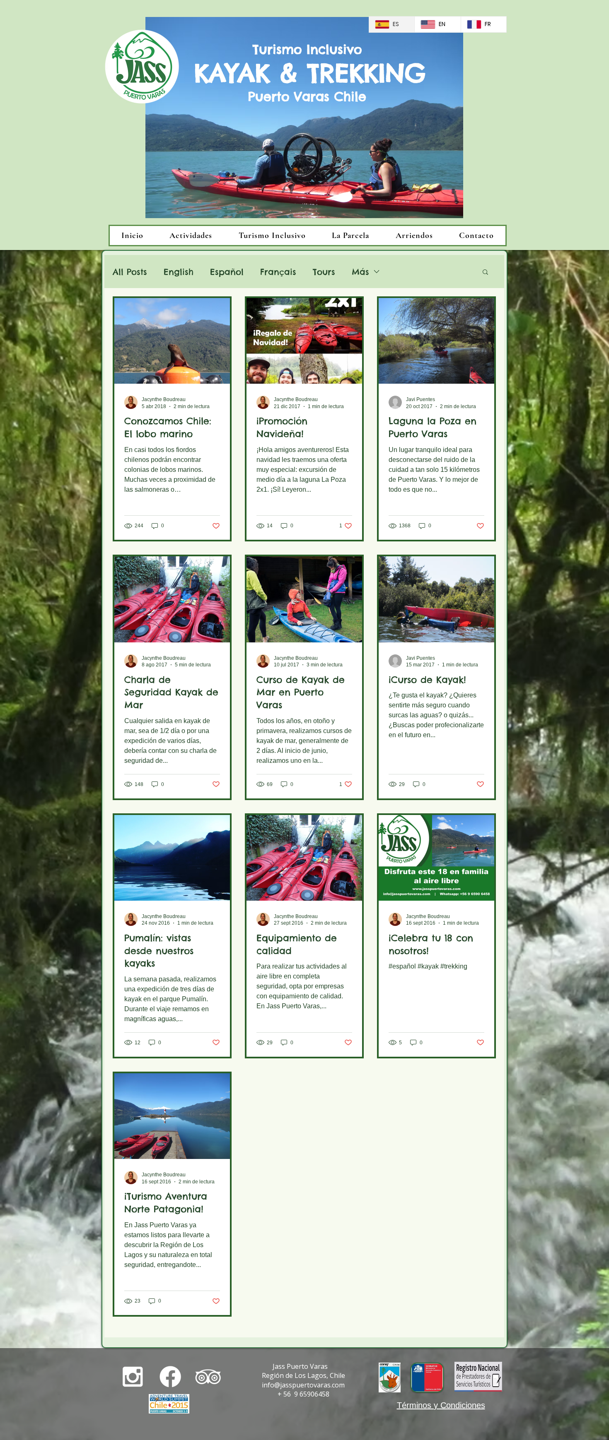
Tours (324, 272)
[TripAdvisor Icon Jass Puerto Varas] (208, 1377)
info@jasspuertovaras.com (303, 1385)
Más (360, 272)
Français (278, 272)
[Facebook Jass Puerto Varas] (170, 1377)
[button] (485, 272)
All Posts (130, 272)
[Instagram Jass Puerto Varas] (132, 1377)
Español (227, 272)
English (178, 272)
